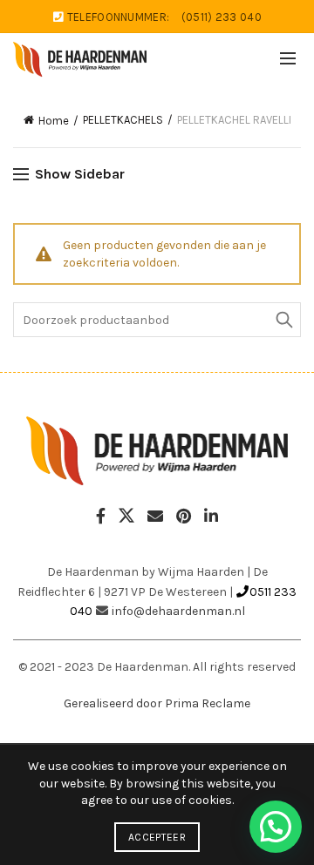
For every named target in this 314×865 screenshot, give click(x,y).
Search (283, 319)
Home (53, 120)
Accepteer (157, 837)
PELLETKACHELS (123, 119)
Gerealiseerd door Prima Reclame (157, 703)
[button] (275, 827)
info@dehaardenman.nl (178, 611)
